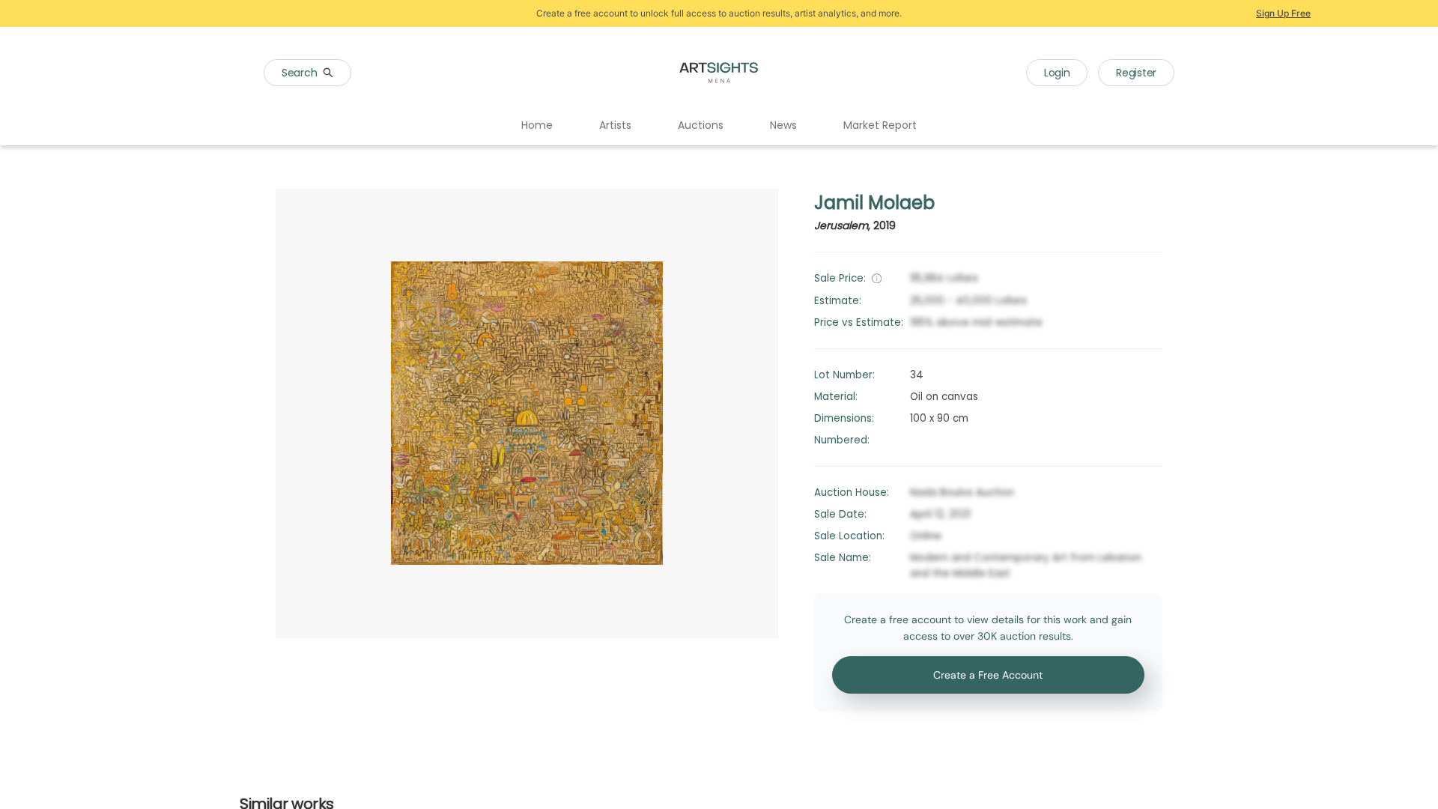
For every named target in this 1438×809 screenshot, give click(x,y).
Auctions (700, 125)
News (783, 125)
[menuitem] (537, 125)
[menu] (719, 125)
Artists (615, 125)
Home (537, 125)
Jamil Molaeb (874, 202)
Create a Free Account (988, 675)
